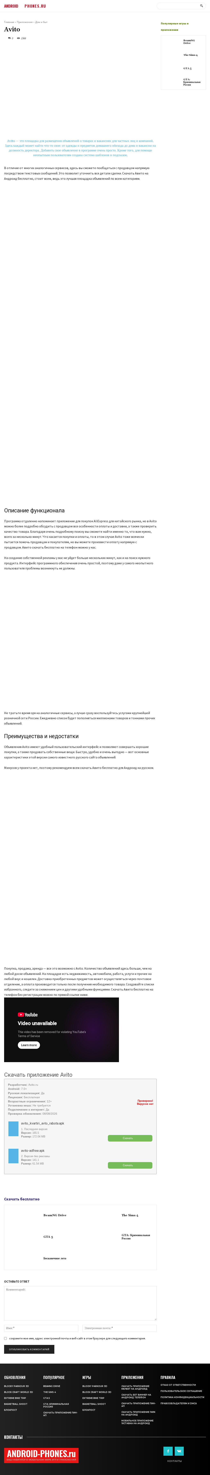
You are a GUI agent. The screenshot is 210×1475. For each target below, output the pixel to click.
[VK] (27, 1186)
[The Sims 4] (102, 1215)
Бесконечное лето (54, 1258)
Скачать (128, 1138)
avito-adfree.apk (33, 1151)
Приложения (25, 22)
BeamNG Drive (54, 1215)
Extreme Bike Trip (15, 1398)
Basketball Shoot (15, 1404)
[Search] (201, 6)
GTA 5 (48, 1237)
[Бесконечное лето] (23, 1259)
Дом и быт (41, 22)
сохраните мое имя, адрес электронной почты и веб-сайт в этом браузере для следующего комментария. (77, 1338)
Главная (9, 22)
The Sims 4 (130, 1215)
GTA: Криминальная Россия (136, 1236)
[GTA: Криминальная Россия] (102, 1237)
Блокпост (10, 1410)
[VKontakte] (179, 1451)
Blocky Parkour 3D (16, 1386)
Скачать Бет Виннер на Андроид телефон (136, 1396)
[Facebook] (8, 1186)
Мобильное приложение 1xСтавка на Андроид (137, 1422)
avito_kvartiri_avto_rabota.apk (42, 1123)
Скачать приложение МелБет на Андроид (135, 1387)
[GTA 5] (23, 1237)
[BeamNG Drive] (23, 1215)
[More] (36, 1186)
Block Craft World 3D (18, 1392)
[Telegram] (18, 1186)
